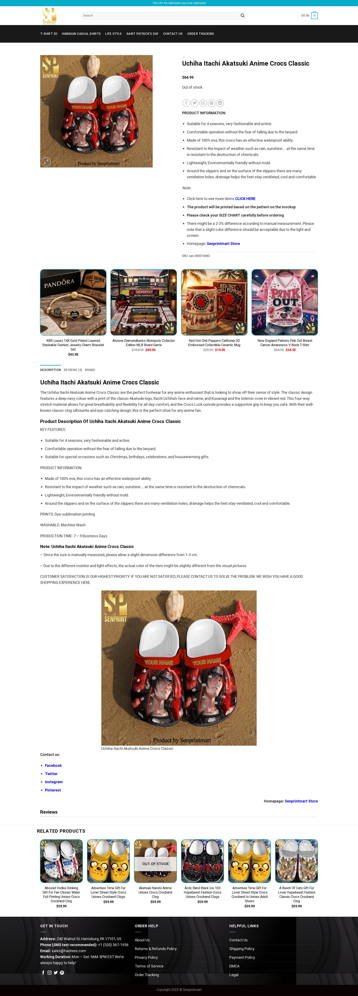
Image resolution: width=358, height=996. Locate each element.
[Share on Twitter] (194, 103)
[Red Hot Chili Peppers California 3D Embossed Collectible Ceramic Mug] (214, 302)
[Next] (318, 317)
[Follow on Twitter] (56, 973)
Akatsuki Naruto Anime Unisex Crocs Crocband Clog (155, 892)
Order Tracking (200, 34)
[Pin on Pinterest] (211, 103)
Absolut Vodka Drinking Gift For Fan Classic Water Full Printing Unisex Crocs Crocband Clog (61, 894)
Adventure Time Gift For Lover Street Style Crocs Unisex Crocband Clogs (108, 892)
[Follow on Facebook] (43, 973)
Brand (90, 370)
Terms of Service (149, 966)
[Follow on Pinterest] (62, 973)
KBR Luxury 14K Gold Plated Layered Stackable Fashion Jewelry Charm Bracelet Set (73, 345)
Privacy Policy (146, 957)
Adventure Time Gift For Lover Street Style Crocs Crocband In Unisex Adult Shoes (250, 894)
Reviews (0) (73, 370)
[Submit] (243, 16)
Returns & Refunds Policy (156, 949)
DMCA (234, 966)
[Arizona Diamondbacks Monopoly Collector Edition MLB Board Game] (144, 302)
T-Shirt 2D (48, 34)
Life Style (113, 34)
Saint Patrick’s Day (142, 34)
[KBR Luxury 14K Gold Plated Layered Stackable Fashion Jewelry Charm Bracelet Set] (73, 302)
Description (50, 370)
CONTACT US (173, 34)
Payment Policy (242, 957)
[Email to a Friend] (203, 103)
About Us (142, 940)
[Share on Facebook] (186, 103)
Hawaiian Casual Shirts (81, 34)
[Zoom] (46, 161)
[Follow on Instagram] (49, 973)
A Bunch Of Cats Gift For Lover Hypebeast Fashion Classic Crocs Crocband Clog (296, 894)
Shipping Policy (241, 949)
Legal (233, 975)
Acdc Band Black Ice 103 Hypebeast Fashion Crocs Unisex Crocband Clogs (202, 892)
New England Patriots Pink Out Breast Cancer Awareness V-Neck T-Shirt (285, 343)
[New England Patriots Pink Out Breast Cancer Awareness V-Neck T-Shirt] (285, 302)
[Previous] (40, 317)
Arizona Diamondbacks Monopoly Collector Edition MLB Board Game (143, 343)
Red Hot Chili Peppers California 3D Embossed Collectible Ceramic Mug (214, 343)
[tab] (50, 370)
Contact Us (238, 940)
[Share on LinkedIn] (220, 103)
